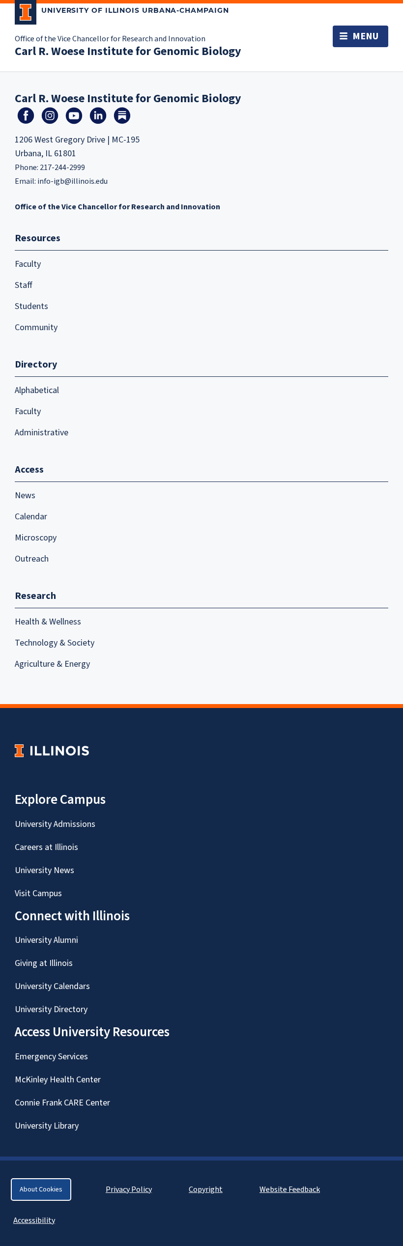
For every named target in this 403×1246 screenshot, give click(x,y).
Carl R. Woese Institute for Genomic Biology (128, 51)
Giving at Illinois (44, 963)
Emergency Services (51, 1056)
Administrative (41, 432)
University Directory (51, 1009)
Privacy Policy (129, 1189)
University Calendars (52, 986)
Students (31, 306)
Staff (23, 285)
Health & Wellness (48, 622)
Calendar (31, 516)
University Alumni (46, 940)
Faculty (28, 264)
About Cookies (41, 1189)
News (25, 495)
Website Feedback (290, 1189)
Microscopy (36, 538)
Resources (37, 238)
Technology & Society (54, 643)
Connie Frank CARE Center (62, 1103)
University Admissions (55, 824)
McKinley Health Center (58, 1080)
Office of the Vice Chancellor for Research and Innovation (110, 38)
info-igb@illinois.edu (72, 181)
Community (36, 327)
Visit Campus (38, 893)
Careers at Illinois (46, 847)
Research (35, 596)
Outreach (32, 559)
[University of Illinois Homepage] (52, 750)
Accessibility (34, 1220)
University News (44, 870)
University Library (47, 1126)
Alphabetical (37, 390)
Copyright (206, 1189)
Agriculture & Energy (52, 664)
